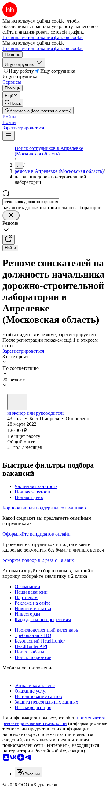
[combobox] (30, 201)
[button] (9, 116)
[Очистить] (11, 215)
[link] (12, 103)
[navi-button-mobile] (8, 136)
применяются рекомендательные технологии (53, 720)
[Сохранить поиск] (8, 240)
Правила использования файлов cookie (42, 48)
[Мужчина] (17, 402)
